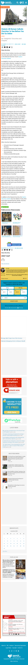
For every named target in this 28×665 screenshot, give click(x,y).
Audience (11, 645)
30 (4, 548)
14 (20, 541)
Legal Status (8, 647)
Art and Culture (5, 7)
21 (20, 543)
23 (4, 546)
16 (4, 543)
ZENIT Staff (17, 44)
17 (7, 543)
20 (17, 543)
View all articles (5, 263)
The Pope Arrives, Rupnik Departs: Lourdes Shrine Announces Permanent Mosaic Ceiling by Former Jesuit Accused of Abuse (16, 458)
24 (7, 546)
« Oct (4, 551)
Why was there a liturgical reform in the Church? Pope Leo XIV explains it (9, 562)
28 (20, 546)
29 (23, 546)
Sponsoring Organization (20, 645)
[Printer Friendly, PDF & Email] (5, 207)
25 (10, 546)
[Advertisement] (14, 327)
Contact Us (20, 647)
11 (10, 541)
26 (14, 546)
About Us (4, 645)
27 (17, 546)
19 (14, 543)
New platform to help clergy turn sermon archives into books (16, 486)
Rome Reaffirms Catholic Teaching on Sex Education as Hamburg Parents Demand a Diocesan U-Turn (16, 472)
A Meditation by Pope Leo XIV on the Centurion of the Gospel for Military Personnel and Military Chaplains (9, 572)
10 (7, 541)
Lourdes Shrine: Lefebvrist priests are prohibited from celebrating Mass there (16, 465)
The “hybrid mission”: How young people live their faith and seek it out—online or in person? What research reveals (14, 446)
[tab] (8, 616)
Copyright (14, 647)
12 (14, 541)
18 (10, 543)
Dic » (6, 551)
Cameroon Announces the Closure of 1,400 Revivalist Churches (15, 479)
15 (23, 541)
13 (17, 541)
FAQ (8, 645)
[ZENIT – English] (8, 2)
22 (23, 543)
